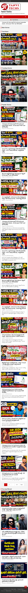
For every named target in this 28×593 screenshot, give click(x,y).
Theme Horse (9, 590)
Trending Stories (7, 68)
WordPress (24, 590)
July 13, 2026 (4, 448)
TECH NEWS (18, 41)
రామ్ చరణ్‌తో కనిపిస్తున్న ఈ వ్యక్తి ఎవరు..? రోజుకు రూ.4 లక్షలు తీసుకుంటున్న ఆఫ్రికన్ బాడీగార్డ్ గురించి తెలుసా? (13, 97)
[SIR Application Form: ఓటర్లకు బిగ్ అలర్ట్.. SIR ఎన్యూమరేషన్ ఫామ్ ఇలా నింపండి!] (14, 463)
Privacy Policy (20, 589)
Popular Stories (6, 104)
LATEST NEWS (12, 41)
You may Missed (7, 489)
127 (17, 484)
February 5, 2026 (5, 559)
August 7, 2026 (5, 200)
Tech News (5, 31)
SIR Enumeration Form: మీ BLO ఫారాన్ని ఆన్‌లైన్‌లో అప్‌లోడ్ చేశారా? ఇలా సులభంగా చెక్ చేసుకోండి (13, 391)
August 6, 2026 (5, 365)
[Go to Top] (25, 587)
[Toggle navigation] (2, 16)
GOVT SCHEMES (5, 41)
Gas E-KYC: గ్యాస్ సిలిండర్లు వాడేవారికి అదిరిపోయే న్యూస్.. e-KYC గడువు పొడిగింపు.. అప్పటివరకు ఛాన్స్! (13, 44)
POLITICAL (11, 331)
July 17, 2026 (4, 394)
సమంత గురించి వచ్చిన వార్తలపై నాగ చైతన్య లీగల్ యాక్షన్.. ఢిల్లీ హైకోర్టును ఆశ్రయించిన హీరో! (13, 81)
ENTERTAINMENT (12, 79)
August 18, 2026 (5, 47)
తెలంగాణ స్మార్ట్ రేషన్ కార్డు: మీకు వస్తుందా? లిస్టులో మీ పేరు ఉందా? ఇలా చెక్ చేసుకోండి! (13, 61)
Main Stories (5, 27)
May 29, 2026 (4, 100)
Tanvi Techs (6, 11)
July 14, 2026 (4, 421)
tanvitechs (11, 47)
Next (22, 484)
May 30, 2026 (4, 83)
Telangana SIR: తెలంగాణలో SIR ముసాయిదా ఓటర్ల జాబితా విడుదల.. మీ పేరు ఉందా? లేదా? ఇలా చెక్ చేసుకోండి (14, 23)
